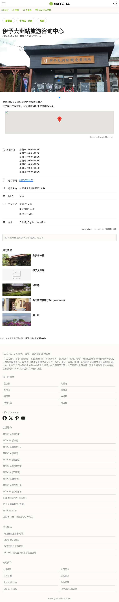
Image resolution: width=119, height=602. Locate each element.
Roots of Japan (11, 539)
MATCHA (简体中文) (12, 465)
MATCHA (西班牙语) (12, 491)
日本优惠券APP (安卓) (13, 504)
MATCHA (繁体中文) (12, 446)
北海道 (64, 389)
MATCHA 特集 (45, 9)
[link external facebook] (5, 419)
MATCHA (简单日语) (12, 485)
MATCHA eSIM (10, 510)
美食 (17, 9)
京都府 (7, 389)
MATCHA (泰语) (10, 453)
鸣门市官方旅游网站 (13, 546)
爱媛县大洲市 (111, 229)
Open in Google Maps (100, 137)
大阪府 (64, 383)
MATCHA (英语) (10, 440)
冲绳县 (64, 396)
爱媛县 (8, 20)
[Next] (114, 65)
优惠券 (28, 9)
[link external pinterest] (17, 419)
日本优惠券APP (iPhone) (15, 497)
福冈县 (7, 396)
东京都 (7, 383)
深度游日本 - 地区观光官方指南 (18, 516)
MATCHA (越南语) (11, 478)
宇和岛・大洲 (25, 20)
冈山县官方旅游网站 (13, 533)
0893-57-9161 (26, 180)
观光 (6, 9)
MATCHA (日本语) (11, 434)
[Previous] (4, 65)
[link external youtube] (24, 419)
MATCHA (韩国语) (11, 459)
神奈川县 (8, 402)
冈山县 (64, 402)
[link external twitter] (11, 419)
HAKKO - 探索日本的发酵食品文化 (20, 552)
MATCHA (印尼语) (11, 472)
